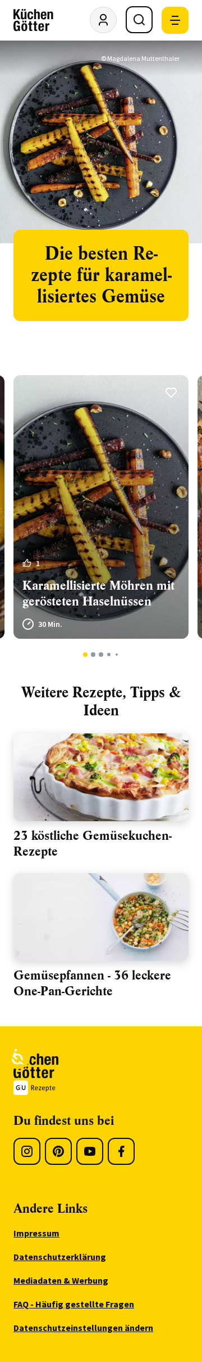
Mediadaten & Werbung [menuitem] (60, 1280)
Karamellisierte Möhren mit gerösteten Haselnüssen (98, 593)
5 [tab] (117, 654)
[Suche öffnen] (139, 19)
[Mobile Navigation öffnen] (175, 20)
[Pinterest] (58, 1151)
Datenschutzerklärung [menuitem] (59, 1256)
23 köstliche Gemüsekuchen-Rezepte (92, 843)
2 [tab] (93, 654)
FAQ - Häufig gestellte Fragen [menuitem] (73, 1304)
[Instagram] (26, 1151)
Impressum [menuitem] (36, 1233)
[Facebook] (121, 1151)
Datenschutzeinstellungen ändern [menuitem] (83, 1327)
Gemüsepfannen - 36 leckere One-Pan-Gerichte (92, 983)
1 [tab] (86, 654)
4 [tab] (108, 654)
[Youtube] (89, 1151)
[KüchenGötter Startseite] (33, 20)
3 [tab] (101, 654)
